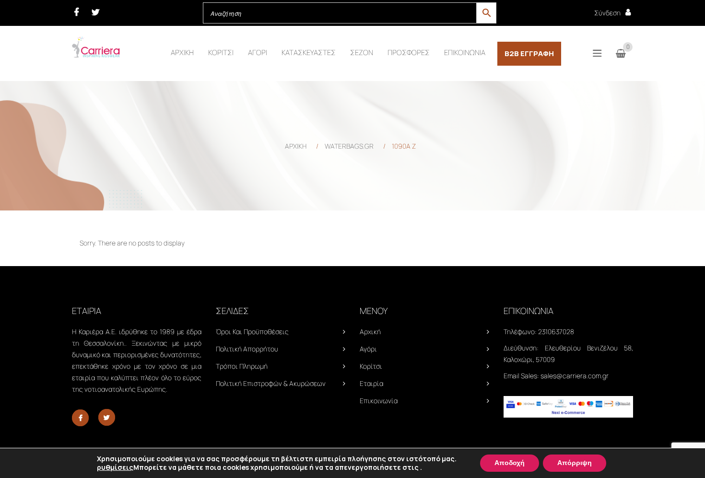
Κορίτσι (371, 366)
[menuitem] (182, 53)
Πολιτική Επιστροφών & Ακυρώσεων (271, 383)
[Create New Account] (628, 12)
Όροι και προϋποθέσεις (252, 331)
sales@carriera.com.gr (574, 375)
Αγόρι (368, 348)
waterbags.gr (349, 146)
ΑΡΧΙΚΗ (295, 146)
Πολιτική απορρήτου (247, 348)
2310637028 (556, 331)
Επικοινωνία (379, 400)
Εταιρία (371, 383)
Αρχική (370, 331)
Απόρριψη (574, 462)
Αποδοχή (509, 462)
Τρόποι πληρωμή (242, 366)
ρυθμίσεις (115, 467)
